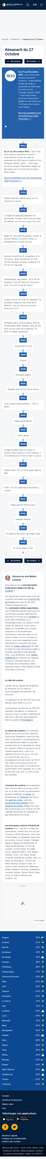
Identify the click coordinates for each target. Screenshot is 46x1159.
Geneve (5, 991)
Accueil (5, 39)
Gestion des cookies (11, 1141)
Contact (5, 1096)
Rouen (5, 1064)
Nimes (5, 1045)
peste (28, 794)
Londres (6, 1011)
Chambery (7, 967)
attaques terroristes (14, 806)
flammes (24, 797)
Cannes (5, 962)
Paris (4, 1050)
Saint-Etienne (8, 1069)
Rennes (5, 1059)
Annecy (5, 942)
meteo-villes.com (22, 646)
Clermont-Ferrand (10, 976)
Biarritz (5, 947)
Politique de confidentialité (14, 1138)
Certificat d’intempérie (12, 1100)
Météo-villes (7, 1104)
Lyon (4, 1015)
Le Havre (6, 1001)
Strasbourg (7, 1074)
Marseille (6, 1020)
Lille (4, 1006)
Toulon (5, 1079)
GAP (4, 986)
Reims (4, 1055)
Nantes (5, 1035)
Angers (5, 937)
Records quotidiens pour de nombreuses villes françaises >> (29, 116)
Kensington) (27, 720)
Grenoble (6, 996)
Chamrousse (8, 971)
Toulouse (6, 1084)
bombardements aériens (16, 803)
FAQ (4, 1108)
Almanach (15, 39)
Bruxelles (6, 957)
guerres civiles (15, 800)
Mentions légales (10, 1135)
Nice (4, 1040)
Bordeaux (6, 952)
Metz (4, 1025)
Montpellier (7, 1030)
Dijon (4, 981)
